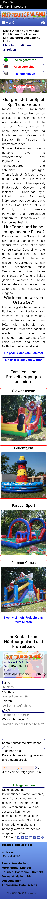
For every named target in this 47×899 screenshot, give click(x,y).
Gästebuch (23, 872)
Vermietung (10, 867)
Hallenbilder (24, 876)
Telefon (7, 701)
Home (6, 863)
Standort (26, 867)
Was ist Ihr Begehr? (15, 719)
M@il (6, 710)
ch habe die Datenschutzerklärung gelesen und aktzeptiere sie (22, 755)
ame (6, 682)
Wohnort (8, 691)
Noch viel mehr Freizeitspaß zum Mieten (23, 620)
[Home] (23, 14)
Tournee (8, 872)
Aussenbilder (11, 880)
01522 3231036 (11, 2)
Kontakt (5, 6)
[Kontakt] (43, 23)
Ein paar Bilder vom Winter (23, 360)
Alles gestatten (25, 60)
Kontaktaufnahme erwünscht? (22, 743)
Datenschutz (28, 885)
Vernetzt (8, 876)
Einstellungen (25, 73)
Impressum (18, 6)
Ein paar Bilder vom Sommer (23, 353)
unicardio (18, 893)
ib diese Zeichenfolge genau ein (21, 770)
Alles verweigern (25, 66)
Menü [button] (9, 22)
